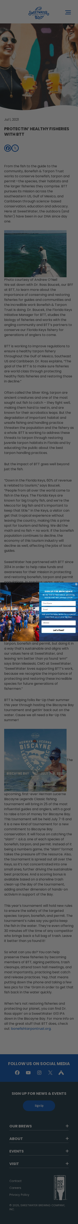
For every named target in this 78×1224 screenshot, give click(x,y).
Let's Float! (58, 630)
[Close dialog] (76, 584)
